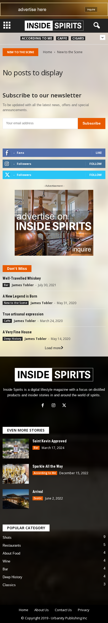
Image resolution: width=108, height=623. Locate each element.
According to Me (37, 38)
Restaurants (12, 545)
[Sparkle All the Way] (16, 474)
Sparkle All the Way (48, 466)
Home (47, 52)
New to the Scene (15, 303)
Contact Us (63, 609)
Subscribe (92, 123)
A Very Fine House (17, 332)
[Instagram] (54, 406)
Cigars (78, 38)
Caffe (62, 38)
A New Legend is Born (20, 296)
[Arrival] (16, 499)
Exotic (38, 498)
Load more (53, 348)
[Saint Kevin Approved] (16, 448)
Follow (95, 164)
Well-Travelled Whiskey (22, 278)
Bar (6, 285)
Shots (7, 538)
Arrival (38, 492)
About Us (41, 609)
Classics (9, 585)
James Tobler (23, 285)
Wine (6, 561)
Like (99, 153)
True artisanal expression (23, 314)
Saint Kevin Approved (50, 441)
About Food (11, 553)
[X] (65, 406)
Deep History (12, 338)
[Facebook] (44, 406)
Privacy (83, 609)
